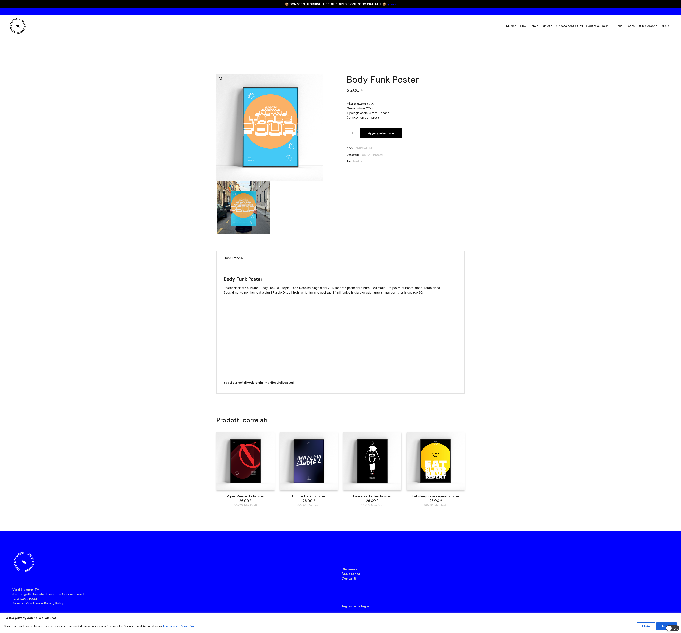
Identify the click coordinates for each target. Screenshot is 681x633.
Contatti (348, 578)
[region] (340, 623)
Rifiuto (646, 626)
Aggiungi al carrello (381, 133)
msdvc (54, 594)
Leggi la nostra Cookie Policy (180, 626)
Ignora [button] (391, 4)
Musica (357, 161)
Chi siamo (349, 569)
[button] (220, 78)
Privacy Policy (53, 603)
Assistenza (350, 573)
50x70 (365, 155)
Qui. (291, 383)
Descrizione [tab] (233, 258)
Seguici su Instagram (356, 606)
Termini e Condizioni (26, 603)
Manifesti (377, 155)
